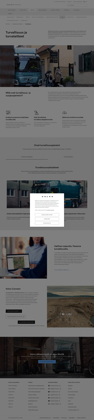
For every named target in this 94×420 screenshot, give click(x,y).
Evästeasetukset (47, 223)
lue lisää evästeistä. (50, 210)
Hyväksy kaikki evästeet (46, 214)
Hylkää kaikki (47, 218)
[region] (47, 210)
